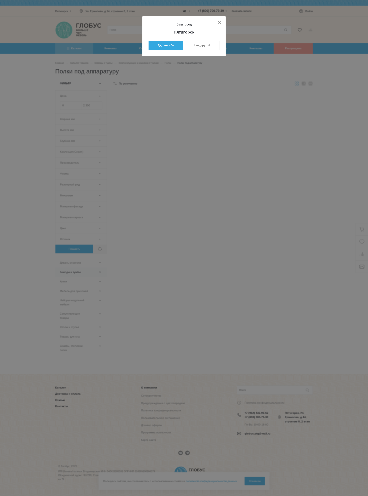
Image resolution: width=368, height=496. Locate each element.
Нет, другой (202, 45)
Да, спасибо (166, 45)
